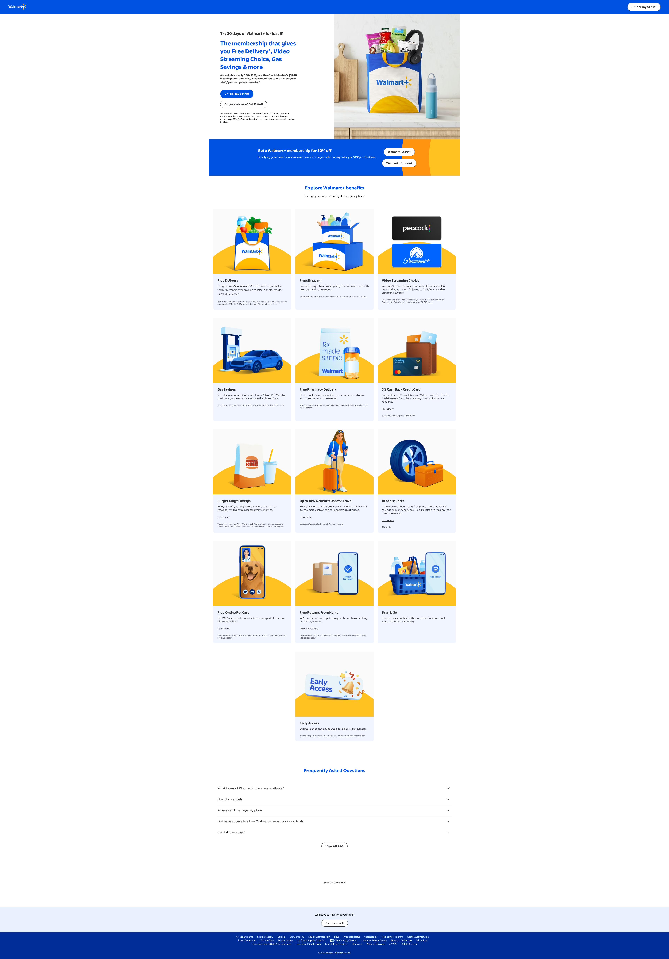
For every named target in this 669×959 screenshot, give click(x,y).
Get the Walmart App (418, 936)
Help (336, 936)
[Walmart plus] (17, 6)
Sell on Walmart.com (319, 936)
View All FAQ (334, 846)
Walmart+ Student (399, 163)
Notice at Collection (401, 940)
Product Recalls (351, 936)
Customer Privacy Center (374, 940)
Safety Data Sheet (247, 940)
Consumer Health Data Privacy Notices (271, 944)
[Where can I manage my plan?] (448, 810)
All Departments (244, 936)
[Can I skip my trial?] (448, 832)
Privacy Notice (285, 940)
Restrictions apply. (309, 628)
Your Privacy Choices (346, 940)
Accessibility (370, 936)
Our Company (297, 936)
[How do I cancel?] (448, 799)
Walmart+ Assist (399, 152)
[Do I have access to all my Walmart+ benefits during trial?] (448, 821)
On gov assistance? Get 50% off (243, 104)
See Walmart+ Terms (334, 882)
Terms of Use (267, 940)
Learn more (388, 408)
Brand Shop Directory (336, 944)
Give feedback (334, 923)
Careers (281, 936)
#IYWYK (393, 944)
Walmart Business (376, 944)
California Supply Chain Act (311, 940)
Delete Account (409, 944)
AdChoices (421, 940)
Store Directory (265, 936)
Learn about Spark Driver (308, 944)
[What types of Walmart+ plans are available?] (448, 788)
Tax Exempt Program (392, 936)
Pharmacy (357, 944)
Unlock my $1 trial (644, 7)
